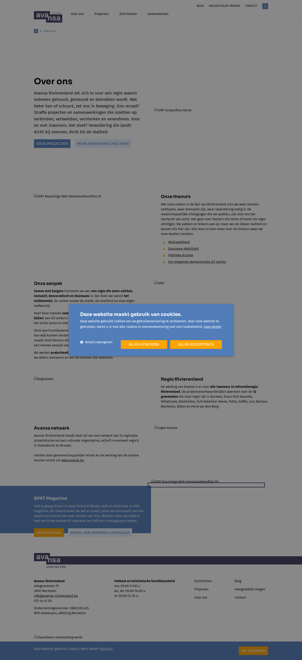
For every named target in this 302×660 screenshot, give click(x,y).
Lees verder (212, 327)
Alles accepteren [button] (196, 344)
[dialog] (151, 330)
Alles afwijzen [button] (144, 344)
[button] (96, 342)
